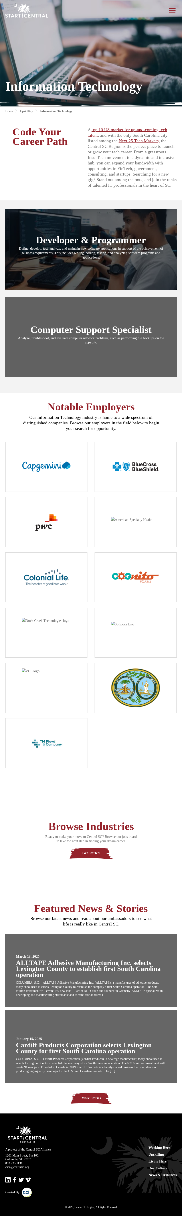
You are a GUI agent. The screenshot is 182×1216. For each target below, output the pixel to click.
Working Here (159, 1147)
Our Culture (157, 1168)
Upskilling (26, 111)
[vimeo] (28, 1179)
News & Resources (162, 1175)
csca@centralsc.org (17, 1167)
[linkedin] (8, 1179)
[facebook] (14, 1179)
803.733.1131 (13, 1163)
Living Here (157, 1161)
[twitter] (21, 1179)
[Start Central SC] (26, 11)
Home (9, 111)
